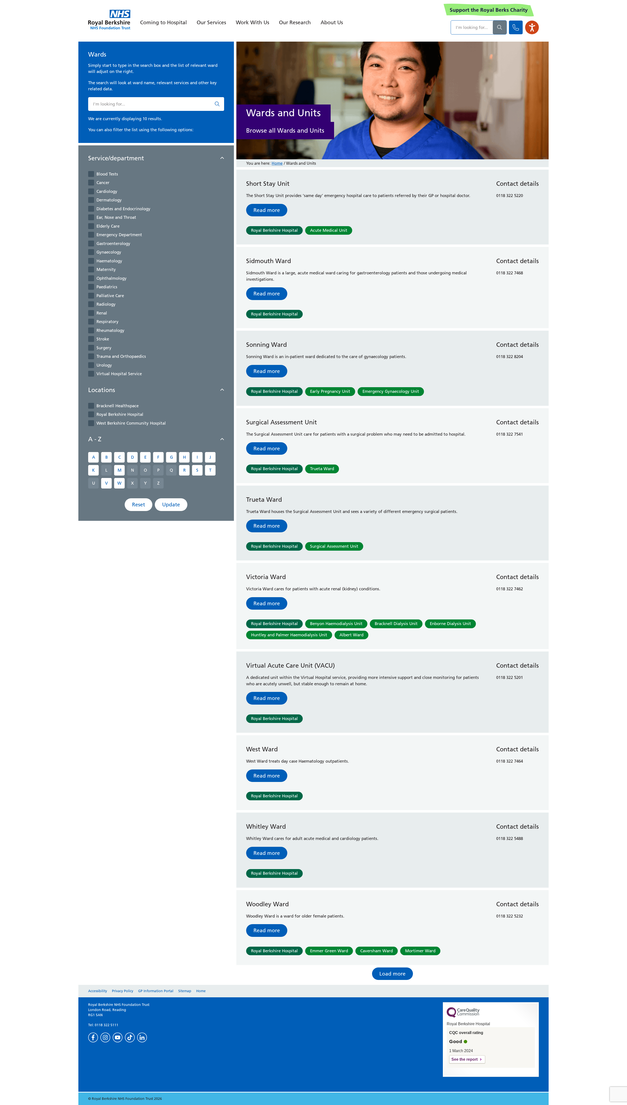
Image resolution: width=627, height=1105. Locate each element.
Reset (138, 504)
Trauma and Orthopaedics (121, 356)
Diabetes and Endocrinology (123, 208)
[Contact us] (516, 27)
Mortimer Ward (420, 950)
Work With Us (252, 22)
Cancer (102, 182)
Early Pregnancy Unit (330, 391)
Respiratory (107, 321)
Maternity (106, 269)
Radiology (106, 304)
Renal (101, 313)
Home (277, 163)
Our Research (295, 22)
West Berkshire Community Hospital (131, 423)
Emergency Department (119, 234)
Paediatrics (106, 286)
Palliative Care (110, 295)
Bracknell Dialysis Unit (396, 623)
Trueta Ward (322, 468)
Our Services (211, 22)
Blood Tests (107, 174)
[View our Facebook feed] (93, 1037)
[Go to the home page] (109, 19)
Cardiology (106, 191)
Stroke (102, 339)
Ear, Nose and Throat (116, 217)
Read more (266, 210)
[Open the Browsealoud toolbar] (532, 27)
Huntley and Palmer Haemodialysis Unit (289, 634)
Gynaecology (108, 252)
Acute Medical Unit (328, 230)
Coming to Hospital (163, 22)
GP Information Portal (155, 991)
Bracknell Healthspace (117, 405)
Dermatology (109, 200)
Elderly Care (108, 226)
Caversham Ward (376, 950)
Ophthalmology (111, 278)
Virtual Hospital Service (119, 373)
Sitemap (184, 991)
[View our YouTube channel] (117, 1037)
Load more (392, 974)
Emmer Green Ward (329, 950)
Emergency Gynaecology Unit (390, 391)
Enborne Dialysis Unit (450, 623)
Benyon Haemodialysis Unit (336, 623)
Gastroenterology (113, 243)
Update (171, 504)
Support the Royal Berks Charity (489, 10)
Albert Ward (351, 634)
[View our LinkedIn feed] (142, 1037)
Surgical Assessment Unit (334, 546)
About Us (332, 22)
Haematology (109, 260)
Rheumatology (110, 330)
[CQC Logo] (463, 1016)
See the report (464, 1059)
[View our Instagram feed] (105, 1037)
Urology (104, 365)
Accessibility (97, 991)
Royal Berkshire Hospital (119, 414)
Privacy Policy (122, 991)
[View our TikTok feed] (130, 1037)
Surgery (103, 347)
